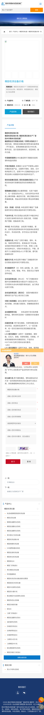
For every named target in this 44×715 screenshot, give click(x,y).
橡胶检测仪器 (23, 31)
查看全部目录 (22, 657)
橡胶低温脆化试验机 (13, 526)
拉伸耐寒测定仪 (12, 630)
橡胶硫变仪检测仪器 (13, 583)
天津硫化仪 (11, 482)
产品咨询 (13, 112)
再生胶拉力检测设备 (13, 535)
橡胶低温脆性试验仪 (13, 617)
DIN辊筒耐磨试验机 (13, 548)
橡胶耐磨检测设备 (13, 544)
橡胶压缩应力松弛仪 (13, 652)
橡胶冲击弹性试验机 (13, 587)
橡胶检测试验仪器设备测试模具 (17, 578)
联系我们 (31, 112)
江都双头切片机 (12, 639)
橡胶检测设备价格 (34, 31)
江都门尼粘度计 (12, 613)
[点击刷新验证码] (23, 448)
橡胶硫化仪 (10, 561)
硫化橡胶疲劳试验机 (13, 648)
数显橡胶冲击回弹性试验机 (16, 596)
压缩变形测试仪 (12, 626)
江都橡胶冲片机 (12, 643)
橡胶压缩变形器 (12, 604)
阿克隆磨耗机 (11, 574)
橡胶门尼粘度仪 (12, 565)
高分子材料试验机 (13, 669)
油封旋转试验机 (12, 622)
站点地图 (16, 704)
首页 (10, 31)
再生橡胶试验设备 (13, 570)
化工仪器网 (37, 704)
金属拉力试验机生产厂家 (15, 491)
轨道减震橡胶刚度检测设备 (16, 513)
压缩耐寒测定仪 (12, 635)
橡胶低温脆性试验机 (13, 531)
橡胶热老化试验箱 (13, 600)
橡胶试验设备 (11, 518)
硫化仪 (9, 609)
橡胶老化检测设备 (13, 557)
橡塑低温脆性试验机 (13, 522)
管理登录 (22, 704)
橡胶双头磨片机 (12, 591)
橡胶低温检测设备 (13, 552)
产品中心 (15, 31)
